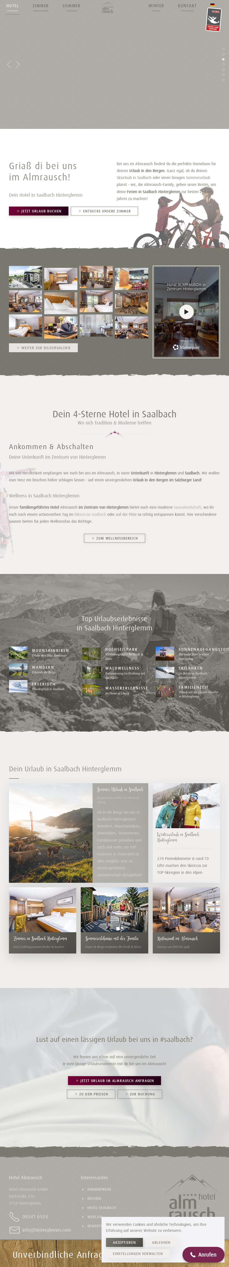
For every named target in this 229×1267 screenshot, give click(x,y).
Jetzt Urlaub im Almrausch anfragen (117, 1081)
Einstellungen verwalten (138, 1254)
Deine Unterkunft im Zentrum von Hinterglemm (57, 457)
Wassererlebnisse (126, 688)
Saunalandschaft (187, 507)
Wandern (43, 667)
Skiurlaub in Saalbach (134, 177)
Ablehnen (161, 1242)
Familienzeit (194, 687)
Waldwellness (122, 668)
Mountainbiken (50, 650)
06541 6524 (35, 1216)
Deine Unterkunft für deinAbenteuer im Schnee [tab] (223, 70)
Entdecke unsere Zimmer (107, 211)
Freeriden (44, 684)
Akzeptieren (124, 1242)
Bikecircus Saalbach (90, 514)
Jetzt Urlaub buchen (41, 211)
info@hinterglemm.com (46, 1230)
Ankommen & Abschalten (51, 447)
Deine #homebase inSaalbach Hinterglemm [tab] (223, 49)
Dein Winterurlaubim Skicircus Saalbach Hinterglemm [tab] (223, 80)
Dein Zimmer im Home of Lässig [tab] (223, 54)
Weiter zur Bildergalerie (46, 348)
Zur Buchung (142, 1094)
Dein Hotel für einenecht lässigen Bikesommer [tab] (223, 60)
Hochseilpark (121, 649)
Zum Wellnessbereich (117, 538)
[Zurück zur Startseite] (107, 7)
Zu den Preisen (93, 1094)
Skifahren (191, 668)
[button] (12, 7)
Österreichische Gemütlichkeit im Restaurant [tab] (223, 65)
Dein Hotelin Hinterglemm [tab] (223, 75)
